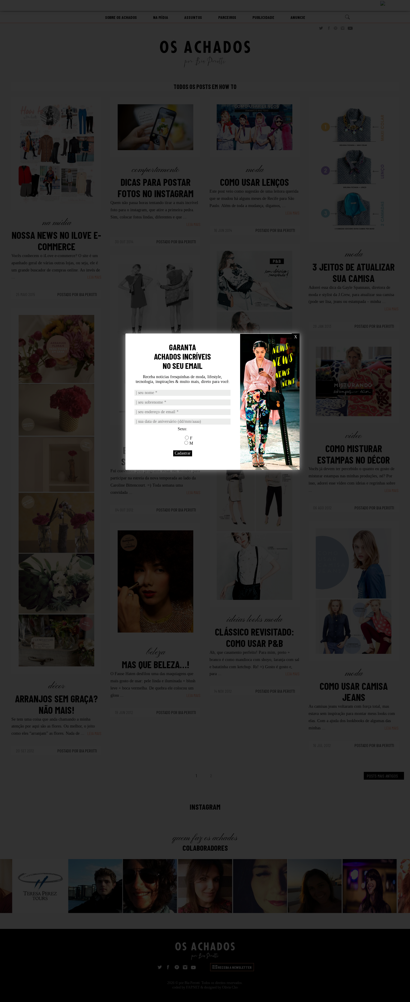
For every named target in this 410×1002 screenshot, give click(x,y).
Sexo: (182, 429)
